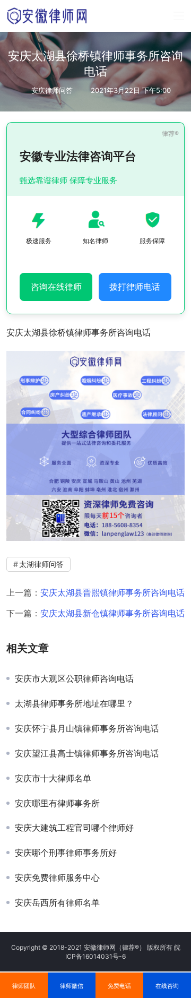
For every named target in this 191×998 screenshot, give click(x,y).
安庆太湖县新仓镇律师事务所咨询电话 (112, 613)
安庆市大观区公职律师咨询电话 (74, 678)
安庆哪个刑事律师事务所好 (66, 852)
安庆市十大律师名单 (53, 778)
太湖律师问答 (41, 564)
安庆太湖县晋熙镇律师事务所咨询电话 (112, 592)
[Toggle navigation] (179, 15)
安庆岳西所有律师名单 (57, 902)
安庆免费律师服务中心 (57, 877)
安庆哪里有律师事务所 (57, 803)
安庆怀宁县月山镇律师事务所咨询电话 (87, 728)
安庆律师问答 (52, 90)
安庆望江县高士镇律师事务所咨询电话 (87, 753)
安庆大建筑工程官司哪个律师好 (74, 827)
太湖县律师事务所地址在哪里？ (74, 703)
